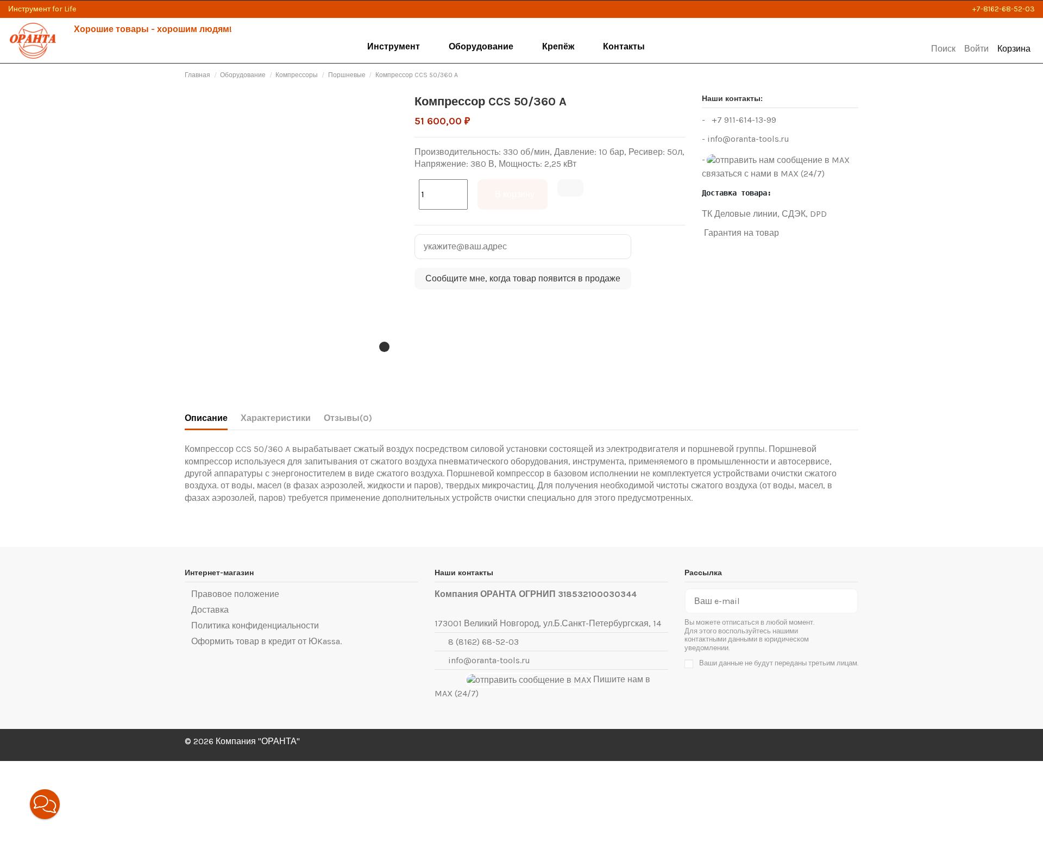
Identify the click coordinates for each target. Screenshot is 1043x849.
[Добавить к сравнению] (570, 188)
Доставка (210, 610)
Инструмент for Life (42, 9)
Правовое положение (235, 594)
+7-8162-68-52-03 (1003, 9)
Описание (206, 418)
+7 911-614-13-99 (742, 120)
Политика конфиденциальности (255, 625)
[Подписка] (848, 601)
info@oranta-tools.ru (748, 139)
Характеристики (276, 418)
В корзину (515, 194)
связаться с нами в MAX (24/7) (763, 173)
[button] (394, 47)
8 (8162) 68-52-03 (483, 642)
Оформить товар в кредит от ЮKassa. (266, 641)
